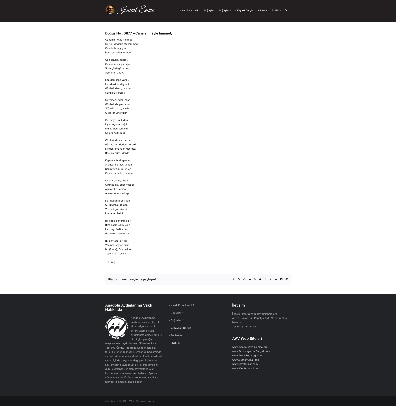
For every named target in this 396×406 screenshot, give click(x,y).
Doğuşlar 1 (177, 312)
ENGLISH (176, 342)
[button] (286, 10)
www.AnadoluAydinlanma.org (250, 346)
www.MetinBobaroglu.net (247, 355)
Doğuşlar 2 (177, 320)
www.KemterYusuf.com (246, 368)
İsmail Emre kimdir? (182, 305)
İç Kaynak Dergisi (181, 327)
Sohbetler (176, 335)
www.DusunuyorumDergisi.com (251, 351)
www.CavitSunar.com (245, 363)
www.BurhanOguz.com (246, 359)
